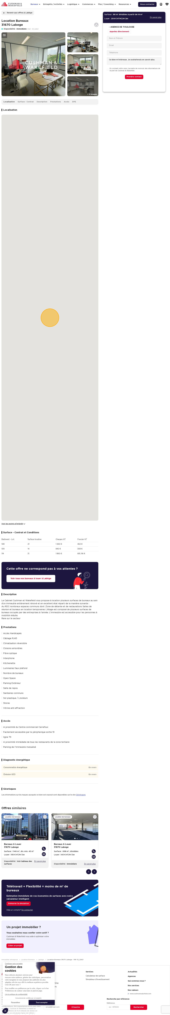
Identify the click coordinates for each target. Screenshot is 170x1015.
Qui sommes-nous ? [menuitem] (137, 981)
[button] (5, 1011)
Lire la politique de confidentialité (16, 994)
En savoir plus (40, 861)
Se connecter (27, 910)
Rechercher (139, 1007)
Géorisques (81, 795)
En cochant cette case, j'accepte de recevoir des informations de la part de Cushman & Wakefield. (135, 69)
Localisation (9, 102)
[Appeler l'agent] (44, 849)
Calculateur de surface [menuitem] (95, 976)
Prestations (55, 102)
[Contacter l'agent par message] (44, 854)
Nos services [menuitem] (133, 985)
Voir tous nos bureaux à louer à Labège (31, 579)
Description (42, 102)
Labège (41, 959)
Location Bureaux (28, 959)
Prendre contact (134, 77)
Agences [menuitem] (132, 976)
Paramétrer (15, 1002)
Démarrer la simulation (18, 903)
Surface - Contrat (26, 102)
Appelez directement (119, 31)
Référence (111, 1003)
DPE (74, 102)
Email (46, 1003)
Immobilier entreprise (9, 959)
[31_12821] (96, 25)
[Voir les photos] (4, 35)
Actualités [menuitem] (132, 972)
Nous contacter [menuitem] (147, 4)
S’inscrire (76, 1007)
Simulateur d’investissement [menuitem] (98, 979)
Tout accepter (42, 1002)
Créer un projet (15, 946)
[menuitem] (161, 4)
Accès (66, 102)
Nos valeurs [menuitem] (133, 990)
